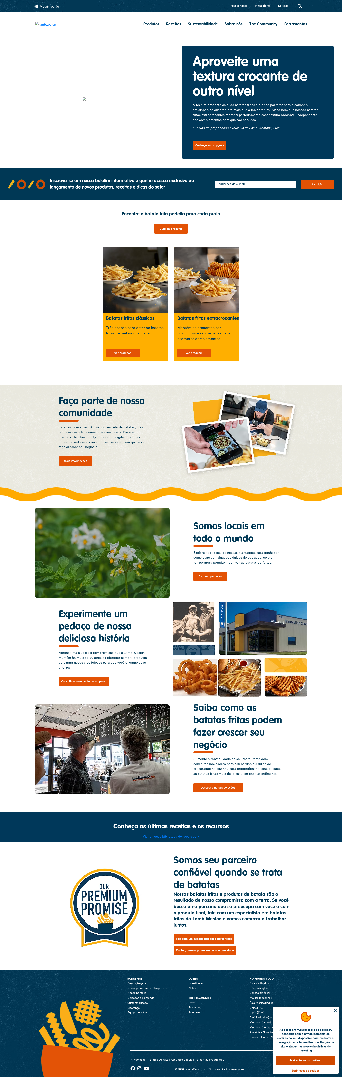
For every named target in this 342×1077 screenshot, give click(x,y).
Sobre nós (234, 24)
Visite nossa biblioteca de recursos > (171, 836)
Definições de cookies (306, 1070)
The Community (263, 24)
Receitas (173, 24)
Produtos (151, 24)
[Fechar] (335, 1010)
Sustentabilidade (203, 24)
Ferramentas (295, 24)
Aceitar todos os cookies (304, 1060)
